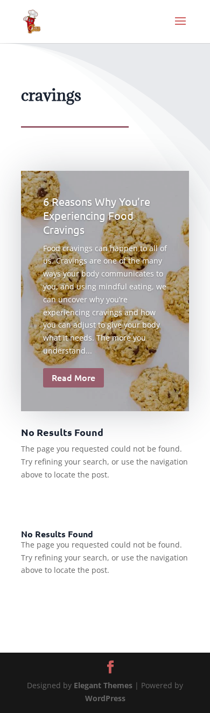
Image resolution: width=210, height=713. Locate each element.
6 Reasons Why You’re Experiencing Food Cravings (96, 215)
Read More (73, 377)
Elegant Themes (103, 685)
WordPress (105, 698)
